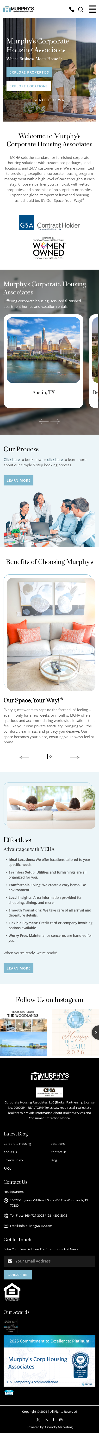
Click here (12, 459)
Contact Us (58, 1152)
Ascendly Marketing (58, 1427)
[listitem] (43, 361)
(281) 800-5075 (57, 1215)
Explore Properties (29, 72)
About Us (10, 1152)
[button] (92, 9)
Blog (54, 1160)
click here (55, 459)
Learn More (18, 480)
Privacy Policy (13, 1160)
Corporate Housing (17, 1143)
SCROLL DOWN (49, 100)
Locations (58, 1143)
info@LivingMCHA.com (35, 1226)
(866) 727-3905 (34, 1215)
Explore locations (29, 86)
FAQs (7, 1168)
